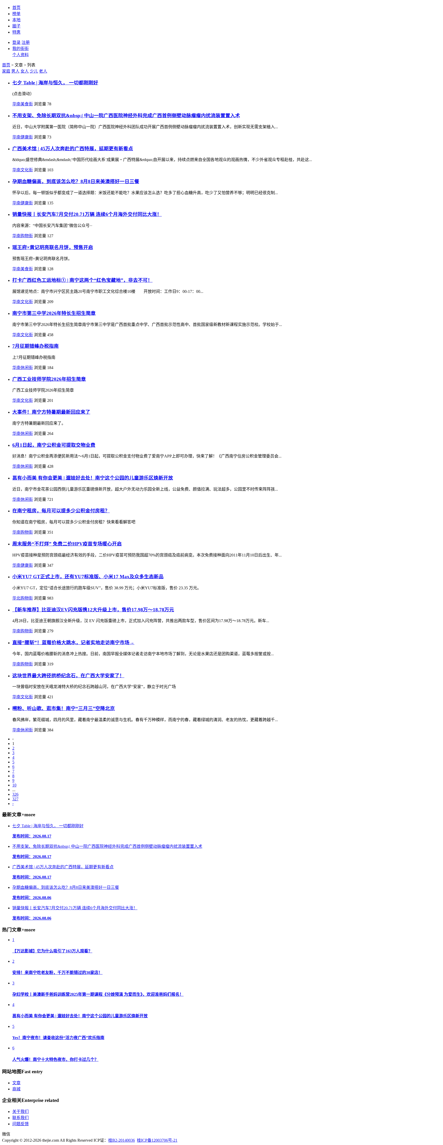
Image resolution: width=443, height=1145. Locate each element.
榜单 (16, 14)
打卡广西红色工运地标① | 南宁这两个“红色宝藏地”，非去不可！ (82, 280)
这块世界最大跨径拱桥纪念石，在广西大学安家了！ (68, 675)
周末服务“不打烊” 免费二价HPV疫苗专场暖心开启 (67, 543)
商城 (16, 1089)
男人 (15, 71)
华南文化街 (22, 170)
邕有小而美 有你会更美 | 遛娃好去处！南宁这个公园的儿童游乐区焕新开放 (92, 478)
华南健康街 (22, 137)
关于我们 (20, 1111)
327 (15, 799)
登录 (16, 42)
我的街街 (20, 48)
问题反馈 (20, 1124)
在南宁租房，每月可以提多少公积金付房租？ (61, 510)
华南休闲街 (22, 367)
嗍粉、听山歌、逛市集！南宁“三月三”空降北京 (63, 708)
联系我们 (20, 1118)
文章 (16, 1083)
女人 (25, 71)
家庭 (6, 71)
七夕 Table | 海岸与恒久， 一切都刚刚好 (55, 82)
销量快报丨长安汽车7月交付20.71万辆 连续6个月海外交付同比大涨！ (87, 214)
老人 (43, 71)
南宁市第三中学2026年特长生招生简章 (54, 313)
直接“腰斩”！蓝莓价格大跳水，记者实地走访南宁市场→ (73, 642)
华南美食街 (22, 104)
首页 (16, 7)
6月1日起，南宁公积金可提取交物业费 (53, 445)
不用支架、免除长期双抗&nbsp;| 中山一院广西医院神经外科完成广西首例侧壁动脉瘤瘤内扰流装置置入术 (126, 115)
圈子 (16, 26)
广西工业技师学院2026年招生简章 (49, 379)
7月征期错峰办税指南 (35, 346)
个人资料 (20, 55)
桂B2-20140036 (121, 1140)
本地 (16, 20)
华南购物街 (22, 236)
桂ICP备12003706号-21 (157, 1140)
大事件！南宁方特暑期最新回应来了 (51, 412)
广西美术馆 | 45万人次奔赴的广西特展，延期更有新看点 (72, 148)
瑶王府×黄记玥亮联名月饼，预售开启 (52, 247)
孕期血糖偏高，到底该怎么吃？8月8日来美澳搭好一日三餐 (75, 181)
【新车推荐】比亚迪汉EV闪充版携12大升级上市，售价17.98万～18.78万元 (93, 609)
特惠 (16, 32)
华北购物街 (22, 598)
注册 (26, 42)
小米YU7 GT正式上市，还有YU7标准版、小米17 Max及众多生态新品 (88, 576)
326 (15, 794)
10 (14, 785)
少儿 (34, 71)
